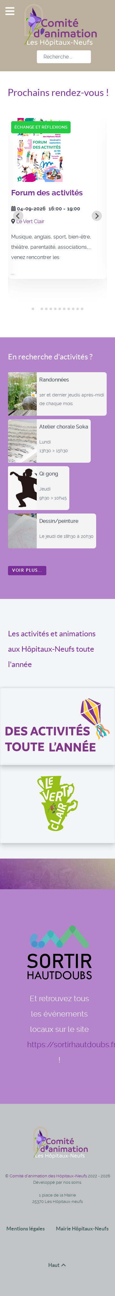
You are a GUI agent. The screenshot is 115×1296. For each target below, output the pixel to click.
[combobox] (64, 56)
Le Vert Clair (30, 221)
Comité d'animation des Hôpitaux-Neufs (49, 1176)
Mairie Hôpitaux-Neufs (82, 1228)
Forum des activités (47, 192)
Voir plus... (27, 570)
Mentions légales (25, 1228)
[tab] (33, 309)
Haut (54, 1265)
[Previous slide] (18, 216)
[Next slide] (97, 216)
